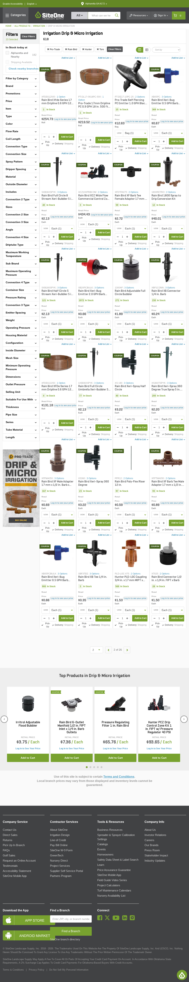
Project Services (60, 865)
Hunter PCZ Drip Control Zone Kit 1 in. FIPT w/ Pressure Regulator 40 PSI (159, 727)
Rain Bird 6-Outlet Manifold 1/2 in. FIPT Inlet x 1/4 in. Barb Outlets (72, 727)
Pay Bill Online (59, 845)
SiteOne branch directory (65, 939)
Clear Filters (28, 36)
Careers (149, 840)
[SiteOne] (50, 19)
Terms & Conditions (13, 969)
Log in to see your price (65, 119)
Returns (7, 840)
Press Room (152, 850)
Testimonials (10, 865)
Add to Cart (67, 137)
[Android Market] (23, 935)
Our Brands (152, 845)
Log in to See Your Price (28, 748)
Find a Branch (60, 910)
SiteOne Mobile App (15, 875)
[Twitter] (108, 919)
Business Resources (110, 829)
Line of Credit (58, 840)
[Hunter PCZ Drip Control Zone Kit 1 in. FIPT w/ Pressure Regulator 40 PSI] (159, 703)
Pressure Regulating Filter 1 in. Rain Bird (115, 724)
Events (101, 849)
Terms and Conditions (118, 776)
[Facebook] (100, 919)
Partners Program (61, 875)
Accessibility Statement (17, 871)
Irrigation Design (60, 835)
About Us (150, 829)
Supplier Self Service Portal (66, 871)
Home (9, 26)
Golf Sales (9, 855)
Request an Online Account (19, 860)
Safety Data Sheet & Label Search (117, 859)
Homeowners (105, 854)
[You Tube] (116, 919)
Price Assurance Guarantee (114, 870)
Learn (100, 864)
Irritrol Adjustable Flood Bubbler (28, 724)
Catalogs (102, 844)
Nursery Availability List (111, 895)
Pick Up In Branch (14, 845)
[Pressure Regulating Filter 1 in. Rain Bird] (115, 703)
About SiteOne (59, 829)
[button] (32, 4)
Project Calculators (108, 885)
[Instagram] (133, 919)
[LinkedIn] (125, 919)
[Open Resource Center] (182, 975)
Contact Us (9, 829)
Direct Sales (10, 835)
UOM (119, 133)
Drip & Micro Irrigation (61, 26)
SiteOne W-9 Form (61, 850)
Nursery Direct (59, 860)
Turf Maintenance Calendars (114, 890)
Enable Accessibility (13, 4)
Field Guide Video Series (112, 880)
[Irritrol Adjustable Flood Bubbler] (27, 703)
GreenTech (56, 855)
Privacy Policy (36, 969)
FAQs (6, 850)
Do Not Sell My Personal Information (68, 969)
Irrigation (39, 26)
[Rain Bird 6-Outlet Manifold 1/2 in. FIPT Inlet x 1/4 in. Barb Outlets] (71, 703)
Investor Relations (155, 835)
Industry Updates (155, 860)
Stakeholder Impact (156, 855)
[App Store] (23, 920)
